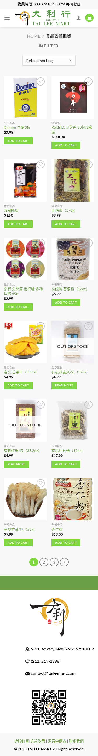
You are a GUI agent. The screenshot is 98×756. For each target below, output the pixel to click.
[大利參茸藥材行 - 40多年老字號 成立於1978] (43, 17)
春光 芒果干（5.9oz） (21, 372)
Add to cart (18, 140)
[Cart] (89, 18)
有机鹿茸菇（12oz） (68, 451)
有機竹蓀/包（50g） (20, 529)
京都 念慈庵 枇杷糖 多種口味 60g (23, 291)
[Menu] (7, 17)
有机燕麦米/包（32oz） (70, 372)
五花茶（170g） (64, 210)
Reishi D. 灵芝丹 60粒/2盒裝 (71, 129)
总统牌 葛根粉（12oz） (70, 289)
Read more (64, 385)
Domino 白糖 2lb (17, 127)
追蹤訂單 (21, 741)
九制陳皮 (11, 210)
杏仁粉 (56, 529)
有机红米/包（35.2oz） (23, 451)
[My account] (78, 17)
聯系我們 (76, 741)
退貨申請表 (57, 741)
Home (33, 35)
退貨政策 (37, 741)
